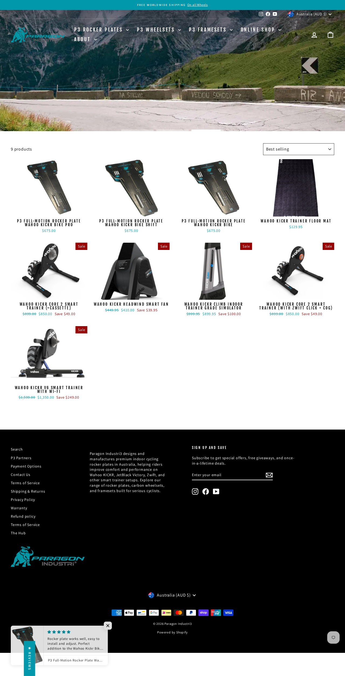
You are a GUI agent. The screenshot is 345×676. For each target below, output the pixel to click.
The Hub (18, 533)
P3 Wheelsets (157, 30)
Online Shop (259, 30)
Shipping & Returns (28, 491)
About (83, 39)
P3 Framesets (209, 30)
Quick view (49, 210)
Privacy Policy (23, 499)
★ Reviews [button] (29, 658)
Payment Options (26, 466)
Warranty (19, 508)
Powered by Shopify (172, 632)
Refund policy (23, 516)
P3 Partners (21, 457)
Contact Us (20, 474)
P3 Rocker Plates (99, 30)
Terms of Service (25, 482)
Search (17, 449)
